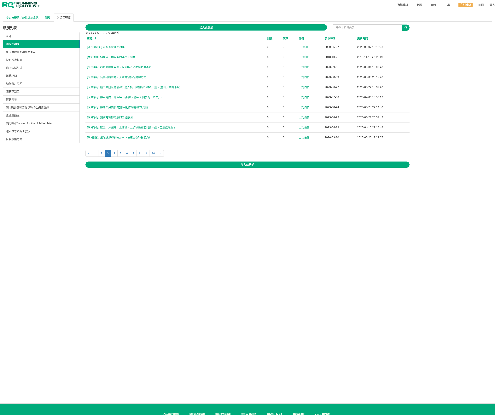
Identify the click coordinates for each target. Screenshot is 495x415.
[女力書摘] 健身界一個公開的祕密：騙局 (111, 57)
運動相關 (11, 75)
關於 (47, 17)
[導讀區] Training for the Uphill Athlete (29, 123)
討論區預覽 (64, 17)
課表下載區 (13, 91)
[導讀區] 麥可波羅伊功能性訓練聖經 (27, 107)
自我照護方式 (14, 139)
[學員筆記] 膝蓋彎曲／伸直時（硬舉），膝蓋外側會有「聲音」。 (124, 97)
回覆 (269, 38)
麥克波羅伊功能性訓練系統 (22, 17)
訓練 (434, 4)
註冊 (481, 4)
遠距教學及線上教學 (18, 131)
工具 (448, 4)
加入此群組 (206, 27)
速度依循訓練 (14, 67)
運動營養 (11, 99)
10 (153, 153)
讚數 (285, 38)
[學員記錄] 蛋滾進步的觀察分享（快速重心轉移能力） (119, 137)
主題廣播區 (13, 115)
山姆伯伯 (304, 46)
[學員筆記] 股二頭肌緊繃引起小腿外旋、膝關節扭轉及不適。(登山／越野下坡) (134, 87)
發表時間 (330, 38)
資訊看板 (403, 4)
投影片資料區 (14, 59)
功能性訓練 (13, 44)
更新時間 (362, 38)
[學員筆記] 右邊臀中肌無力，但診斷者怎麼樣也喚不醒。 (120, 67)
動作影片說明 (14, 83)
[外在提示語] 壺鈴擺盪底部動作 (106, 46)
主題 (89, 38)
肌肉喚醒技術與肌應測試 (21, 52)
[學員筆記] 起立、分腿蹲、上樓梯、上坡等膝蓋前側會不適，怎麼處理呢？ (131, 127)
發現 (420, 4)
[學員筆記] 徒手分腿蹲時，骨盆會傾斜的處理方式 (116, 77)
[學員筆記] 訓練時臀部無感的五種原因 (110, 117)
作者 (301, 38)
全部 (8, 36)
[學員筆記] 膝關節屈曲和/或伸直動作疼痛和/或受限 (117, 107)
